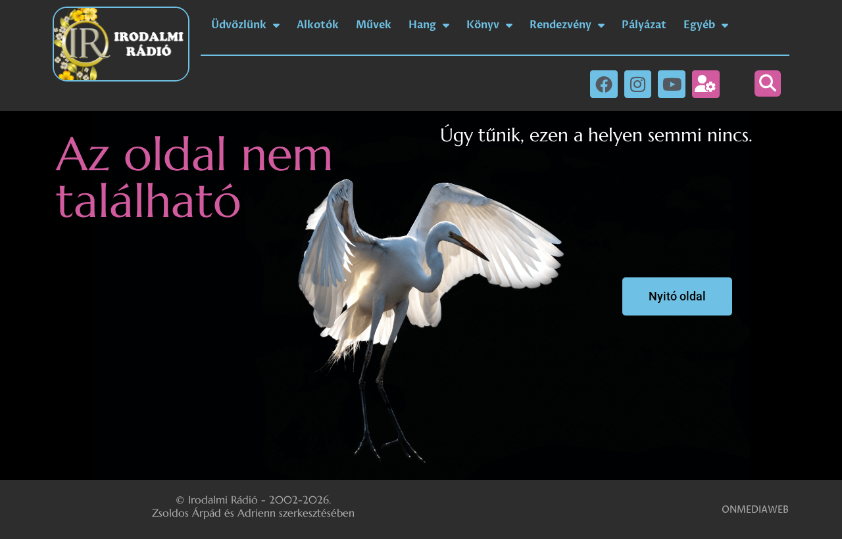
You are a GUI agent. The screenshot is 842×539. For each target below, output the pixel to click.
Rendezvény (560, 25)
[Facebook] (604, 84)
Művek (373, 25)
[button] (768, 83)
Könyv (482, 25)
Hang (422, 25)
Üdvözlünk (238, 25)
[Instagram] (638, 84)
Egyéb (699, 25)
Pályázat (644, 25)
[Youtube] (671, 84)
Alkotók (318, 25)
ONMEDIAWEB (755, 510)
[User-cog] (706, 84)
